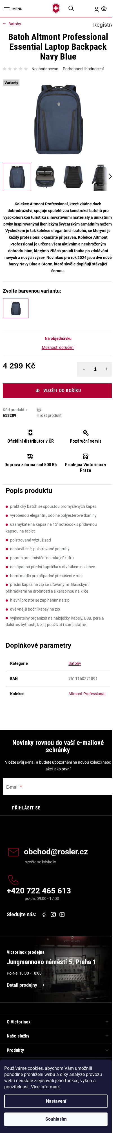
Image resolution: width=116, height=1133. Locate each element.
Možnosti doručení (58, 347)
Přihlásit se (26, 808)
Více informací (45, 1086)
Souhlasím (56, 1119)
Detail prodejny (22, 985)
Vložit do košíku (62, 390)
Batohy (74, 663)
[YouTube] (62, 914)
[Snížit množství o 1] (83, 369)
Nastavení (56, 1101)
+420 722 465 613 (39, 891)
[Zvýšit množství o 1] (106, 369)
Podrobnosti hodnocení (83, 69)
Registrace (93, 8)
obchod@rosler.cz (56, 852)
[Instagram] (53, 914)
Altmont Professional (86, 693)
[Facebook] (44, 914)
